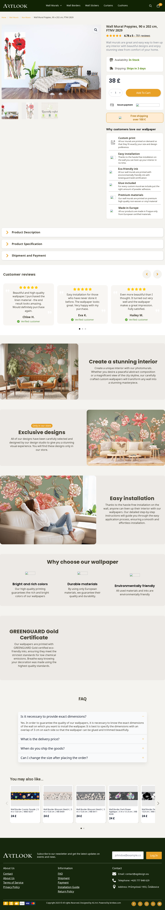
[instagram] (146, 904)
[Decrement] (111, 92)
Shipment (64, 878)
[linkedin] (153, 904)
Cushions (123, 5)
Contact (8, 873)
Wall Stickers (92, 5)
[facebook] (133, 904)
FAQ (60, 873)
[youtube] (159, 904)
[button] (95, 29)
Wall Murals (52, 5)
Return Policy (66, 891)
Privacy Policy (11, 887)
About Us (9, 878)
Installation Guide (68, 887)
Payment (63, 882)
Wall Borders (73, 5)
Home (4, 17)
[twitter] (140, 904)
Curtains (108, 5)
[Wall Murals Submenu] (60, 5)
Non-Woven (26, 17)
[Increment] (120, 92)
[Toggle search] (150, 6)
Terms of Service (13, 882)
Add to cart (143, 93)
